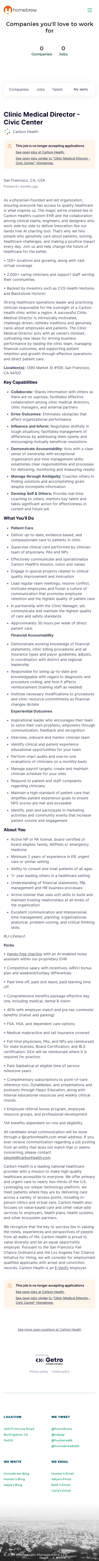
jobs (40, 89)
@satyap (58, 1434)
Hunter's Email (62, 1473)
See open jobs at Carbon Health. (40, 152)
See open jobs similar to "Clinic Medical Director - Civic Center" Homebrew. (53, 160)
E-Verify (62, 1267)
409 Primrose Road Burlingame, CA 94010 (19, 1434)
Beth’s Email (60, 1485)
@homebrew (61, 1429)
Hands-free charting (24, 954)
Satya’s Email (61, 1479)
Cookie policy (61, 1371)
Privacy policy (39, 1371)
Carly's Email (61, 1490)
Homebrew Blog (16, 1473)
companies (19, 89)
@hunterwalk (62, 1440)
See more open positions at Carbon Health (49, 1329)
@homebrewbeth (65, 1446)
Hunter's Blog (14, 1479)
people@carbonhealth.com (27, 1157)
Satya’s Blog (13, 1485)
